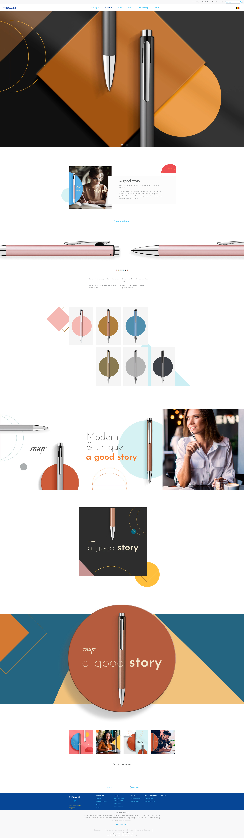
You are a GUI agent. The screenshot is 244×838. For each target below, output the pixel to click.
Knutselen (98, 804)
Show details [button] (97, 830)
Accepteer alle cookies (143, 830)
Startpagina (95, 8)
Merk (129, 8)
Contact (156, 8)
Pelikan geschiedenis (136, 798)
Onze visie (116, 809)
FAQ (221, 2)
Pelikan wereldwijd (118, 806)
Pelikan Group (117, 803)
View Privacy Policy (122, 824)
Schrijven (98, 798)
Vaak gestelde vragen (149, 801)
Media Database (148, 798)
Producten (108, 8)
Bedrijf (120, 8)
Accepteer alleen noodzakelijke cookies (122, 834)
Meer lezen (134, 787)
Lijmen (98, 807)
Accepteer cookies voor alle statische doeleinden (119, 830)
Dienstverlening (142, 8)
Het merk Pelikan (135, 801)
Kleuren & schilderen (101, 801)
